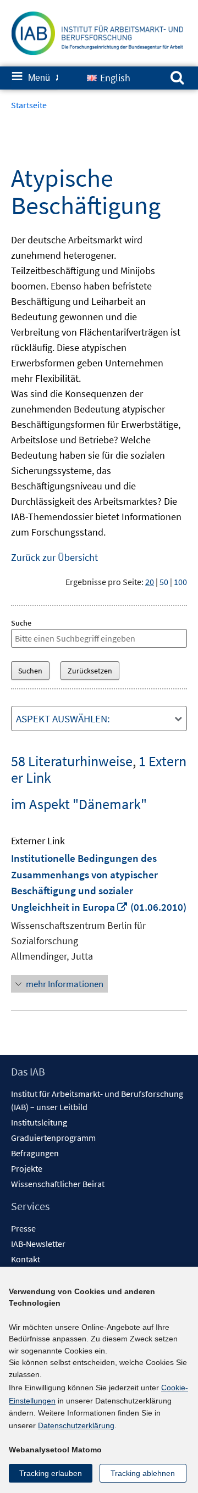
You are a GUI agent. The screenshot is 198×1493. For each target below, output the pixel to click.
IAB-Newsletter (38, 1243)
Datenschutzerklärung (76, 1425)
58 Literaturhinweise (72, 761)
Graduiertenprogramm (53, 1137)
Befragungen (35, 1152)
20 (149, 581)
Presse (23, 1228)
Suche (21, 623)
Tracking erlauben (50, 1473)
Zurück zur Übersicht (54, 557)
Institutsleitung (39, 1122)
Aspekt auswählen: (63, 718)
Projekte (26, 1168)
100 (180, 581)
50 (164, 581)
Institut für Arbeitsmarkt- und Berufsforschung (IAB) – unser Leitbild (97, 1100)
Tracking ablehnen (143, 1473)
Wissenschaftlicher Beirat (58, 1183)
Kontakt (25, 1259)
